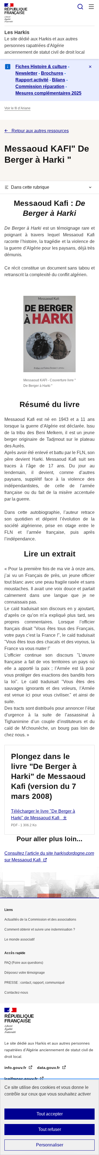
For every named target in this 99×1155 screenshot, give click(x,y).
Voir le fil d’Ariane (17, 108)
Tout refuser (49, 1129)
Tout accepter (50, 1114)
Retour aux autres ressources (39, 130)
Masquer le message (90, 66)
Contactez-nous (16, 993)
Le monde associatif (19, 939)
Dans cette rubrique (30, 187)
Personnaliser (49, 1145)
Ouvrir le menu (91, 6)
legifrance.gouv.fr (21, 1078)
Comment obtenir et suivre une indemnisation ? (39, 929)
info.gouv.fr (15, 1067)
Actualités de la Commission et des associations (40, 919)
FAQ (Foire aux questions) (23, 963)
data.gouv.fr (49, 1067)
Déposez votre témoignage (24, 973)
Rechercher (80, 6)
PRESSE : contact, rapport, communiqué (34, 983)
